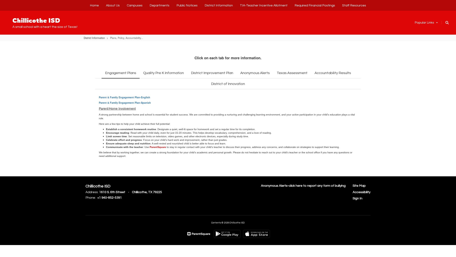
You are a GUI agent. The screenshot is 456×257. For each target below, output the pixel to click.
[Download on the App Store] (256, 234)
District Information (94, 38)
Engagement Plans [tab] (120, 73)
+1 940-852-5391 (109, 197)
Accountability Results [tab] (333, 73)
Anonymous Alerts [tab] (255, 73)
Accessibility (361, 192)
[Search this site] (447, 22)
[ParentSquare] (198, 233)
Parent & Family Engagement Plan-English (124, 97)
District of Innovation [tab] (228, 84)
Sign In (357, 198)
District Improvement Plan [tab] (212, 73)
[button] (426, 22)
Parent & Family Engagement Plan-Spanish (125, 102)
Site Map (359, 185)
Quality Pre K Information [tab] (163, 73)
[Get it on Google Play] (227, 234)
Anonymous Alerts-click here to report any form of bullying (303, 185)
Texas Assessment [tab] (292, 73)
